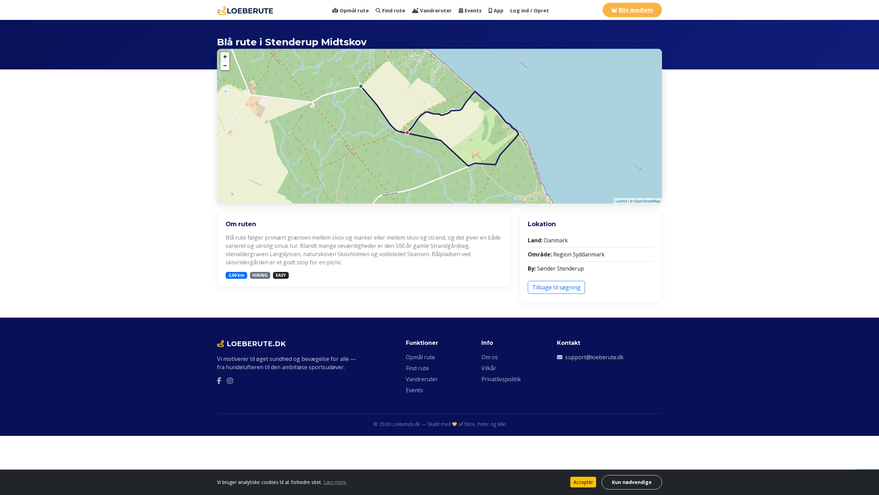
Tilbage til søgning (556, 287)
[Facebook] (219, 381)
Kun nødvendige (632, 482)
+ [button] (225, 56)
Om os (489, 357)
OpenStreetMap (647, 201)
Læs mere (334, 482)
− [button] (225, 65)
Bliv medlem (636, 10)
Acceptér (583, 482)
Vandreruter (436, 10)
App (498, 10)
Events (473, 10)
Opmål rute (354, 10)
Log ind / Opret (529, 10)
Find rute (393, 10)
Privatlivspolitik (501, 379)
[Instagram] (230, 381)
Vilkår (488, 368)
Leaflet (621, 201)
